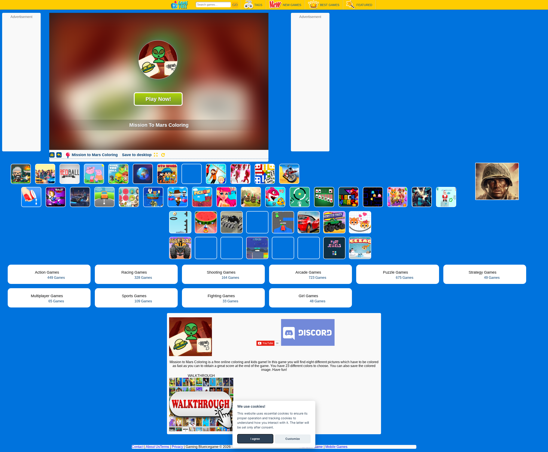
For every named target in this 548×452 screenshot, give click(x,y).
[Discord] (308, 344)
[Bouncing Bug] (308, 248)
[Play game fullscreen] (156, 155)
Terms (164, 447)
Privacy (177, 447)
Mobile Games (336, 447)
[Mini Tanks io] (282, 222)
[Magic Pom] (282, 248)
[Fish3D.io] (257, 248)
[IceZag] (359, 248)
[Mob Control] (231, 248)
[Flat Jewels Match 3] (334, 248)
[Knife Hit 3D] (205, 222)
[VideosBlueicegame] (201, 430)
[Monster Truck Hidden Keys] (334, 222)
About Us (153, 447)
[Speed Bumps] (308, 222)
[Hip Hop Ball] (180, 222)
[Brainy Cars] (257, 222)
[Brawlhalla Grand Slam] (205, 248)
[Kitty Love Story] (359, 222)
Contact (137, 447)
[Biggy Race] (180, 248)
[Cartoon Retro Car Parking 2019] (231, 222)
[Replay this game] (163, 155)
